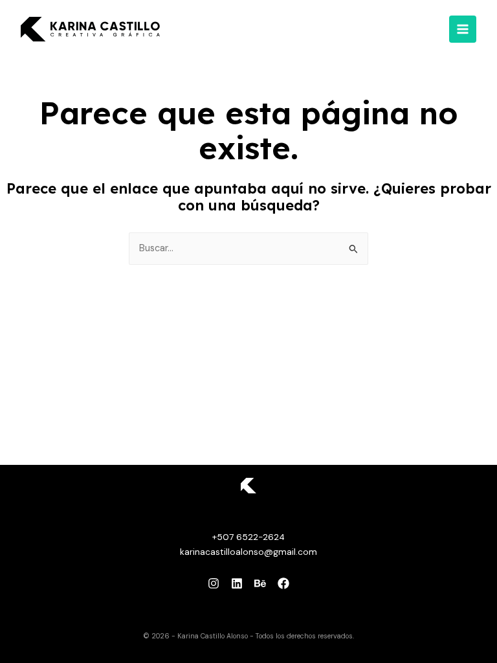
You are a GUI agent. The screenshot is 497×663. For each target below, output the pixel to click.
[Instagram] (213, 583)
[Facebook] (283, 583)
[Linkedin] (237, 583)
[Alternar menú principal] (462, 29)
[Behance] (260, 583)
